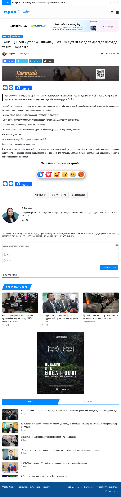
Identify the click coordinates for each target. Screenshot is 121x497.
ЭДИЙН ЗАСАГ (17, 36)
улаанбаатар (79, 194)
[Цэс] (117, 13)
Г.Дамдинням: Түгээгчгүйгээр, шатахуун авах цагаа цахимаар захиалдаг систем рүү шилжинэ (48, 2)
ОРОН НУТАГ (60, 194)
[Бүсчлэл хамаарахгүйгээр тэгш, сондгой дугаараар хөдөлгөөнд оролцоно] (101, 303)
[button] (6, 26)
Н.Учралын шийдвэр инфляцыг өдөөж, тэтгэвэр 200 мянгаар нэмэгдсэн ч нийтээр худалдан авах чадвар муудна (69, 410)
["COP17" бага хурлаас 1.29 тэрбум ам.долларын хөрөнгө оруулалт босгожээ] (10, 467)
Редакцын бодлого (74, 487)
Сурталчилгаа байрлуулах (107, 487)
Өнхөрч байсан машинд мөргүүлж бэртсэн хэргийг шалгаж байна (48, 437)
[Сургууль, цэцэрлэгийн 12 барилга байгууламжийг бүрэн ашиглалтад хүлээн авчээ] (60, 303)
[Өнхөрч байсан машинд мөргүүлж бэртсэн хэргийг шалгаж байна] (10, 440)
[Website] (23, 220)
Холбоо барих (89, 487)
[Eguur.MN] (16, 12)
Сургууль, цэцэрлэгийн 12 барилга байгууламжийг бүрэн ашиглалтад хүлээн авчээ (60, 318)
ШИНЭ (30, 401)
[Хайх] (112, 13)
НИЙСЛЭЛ (41, 194)
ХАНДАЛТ (88, 401)
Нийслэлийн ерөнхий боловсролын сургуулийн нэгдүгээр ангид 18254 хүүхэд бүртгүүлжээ (17, 318)
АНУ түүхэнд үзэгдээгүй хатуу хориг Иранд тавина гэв (44, 476)
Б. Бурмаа (11, 54)
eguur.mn (46, 487)
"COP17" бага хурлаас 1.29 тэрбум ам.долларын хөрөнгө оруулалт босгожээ (54, 463)
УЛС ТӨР (6, 36)
